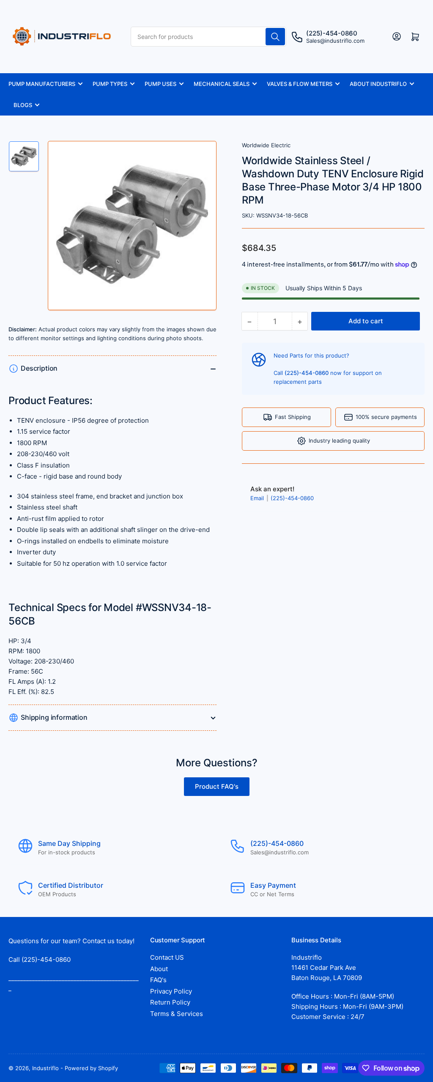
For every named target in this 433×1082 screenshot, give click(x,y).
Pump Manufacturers (41, 83)
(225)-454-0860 (292, 498)
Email (258, 498)
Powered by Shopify (91, 1068)
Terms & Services (176, 1014)
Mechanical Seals (221, 83)
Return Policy (170, 1002)
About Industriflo (378, 83)
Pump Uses (160, 83)
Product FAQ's (216, 786)
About (159, 969)
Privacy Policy (171, 991)
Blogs (23, 105)
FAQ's (158, 980)
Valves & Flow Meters (299, 83)
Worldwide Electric (266, 145)
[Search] (275, 36)
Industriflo (45, 1068)
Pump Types (110, 83)
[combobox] (209, 37)
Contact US (167, 957)
